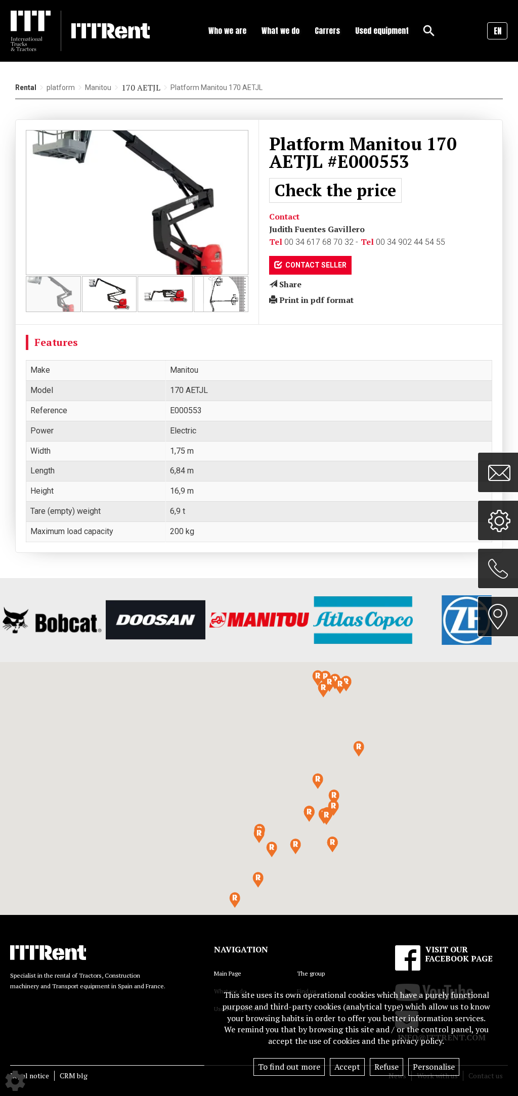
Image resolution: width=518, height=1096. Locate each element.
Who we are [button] (227, 30)
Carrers (327, 30)
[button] (326, 817)
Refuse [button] (386, 1066)
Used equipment (382, 30)
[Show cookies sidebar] (15, 1081)
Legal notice (29, 1075)
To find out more (289, 1066)
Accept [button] (347, 1066)
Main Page (227, 973)
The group (311, 973)
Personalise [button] (434, 1066)
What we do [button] (280, 30)
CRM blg (74, 1075)
